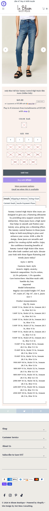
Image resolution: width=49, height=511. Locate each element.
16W (28, 154)
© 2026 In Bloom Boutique (13, 502)
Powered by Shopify (35, 502)
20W (15, 162)
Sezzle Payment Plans (26, 203)
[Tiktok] (21, 496)
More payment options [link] (24, 186)
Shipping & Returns (19, 198)
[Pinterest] (15, 496)
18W (37, 154)
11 (28, 147)
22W (24, 162)
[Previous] (5, 49)
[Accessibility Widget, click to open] (3, 3)
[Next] (43, 49)
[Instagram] (10, 496)
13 (37, 147)
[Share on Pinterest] (41, 411)
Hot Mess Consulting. (24, 506)
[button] (20, 103)
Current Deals (9, 203)
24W (33, 162)
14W (19, 154)
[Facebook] (4, 496)
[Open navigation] (6, 8)
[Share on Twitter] (24, 411)
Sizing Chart (34, 198)
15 (10, 154)
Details (7, 198)
